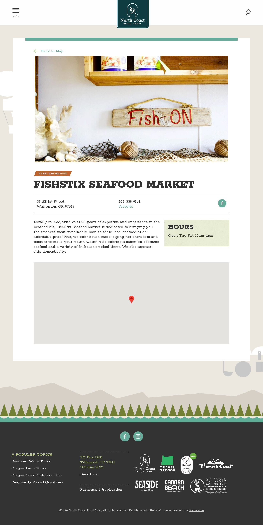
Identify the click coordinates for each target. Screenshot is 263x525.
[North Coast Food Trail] (145, 463)
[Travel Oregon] (167, 463)
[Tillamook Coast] (215, 463)
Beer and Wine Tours (30, 461)
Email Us (88, 474)
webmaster (196, 510)
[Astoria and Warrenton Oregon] (208, 486)
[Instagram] (138, 436)
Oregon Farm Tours (28, 468)
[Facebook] (222, 203)
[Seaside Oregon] (147, 486)
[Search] (248, 12)
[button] (131, 299)
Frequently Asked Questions (37, 482)
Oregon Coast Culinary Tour (36, 475)
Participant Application (101, 489)
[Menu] (15, 12)
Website (125, 206)
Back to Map (52, 51)
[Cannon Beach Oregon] (174, 486)
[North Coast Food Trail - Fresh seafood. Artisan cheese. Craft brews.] (133, 14)
